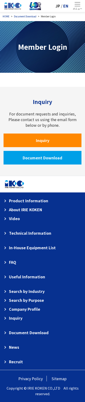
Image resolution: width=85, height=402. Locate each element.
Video (14, 218)
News (14, 347)
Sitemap (59, 378)
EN (65, 6)
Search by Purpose (26, 300)
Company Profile (24, 309)
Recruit (16, 361)
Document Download (42, 158)
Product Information (28, 200)
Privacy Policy (30, 378)
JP (57, 6)
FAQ (12, 262)
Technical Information (30, 233)
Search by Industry (27, 291)
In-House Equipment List (32, 247)
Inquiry (42, 140)
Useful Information (27, 276)
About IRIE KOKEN (25, 209)
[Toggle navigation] (77, 6)
